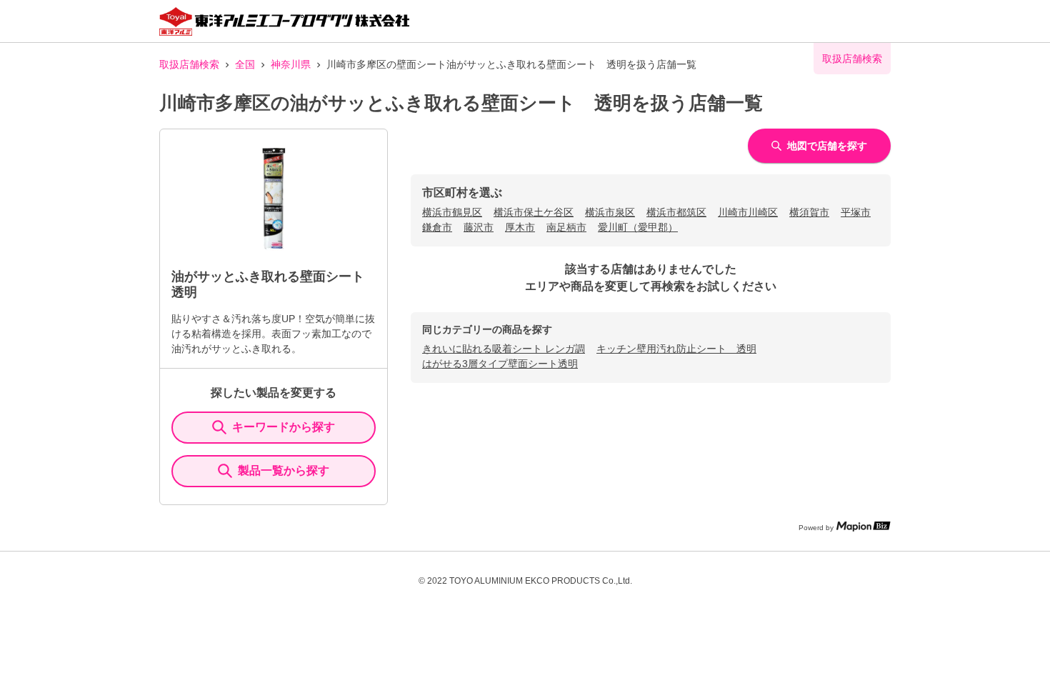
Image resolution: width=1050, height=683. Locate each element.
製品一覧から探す (283, 470)
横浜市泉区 (610, 212)
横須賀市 (809, 212)
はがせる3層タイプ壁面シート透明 (500, 363)
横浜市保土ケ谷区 (534, 212)
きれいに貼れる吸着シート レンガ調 (503, 348)
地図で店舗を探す (827, 145)
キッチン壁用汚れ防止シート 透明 (676, 348)
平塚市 (856, 212)
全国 (245, 64)
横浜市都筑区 (676, 212)
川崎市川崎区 (748, 212)
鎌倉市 (437, 227)
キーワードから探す (283, 427)
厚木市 (520, 227)
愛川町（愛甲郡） (638, 227)
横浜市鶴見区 (452, 212)
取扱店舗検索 (189, 64)
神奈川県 (291, 64)
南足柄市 (566, 227)
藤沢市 (479, 227)
